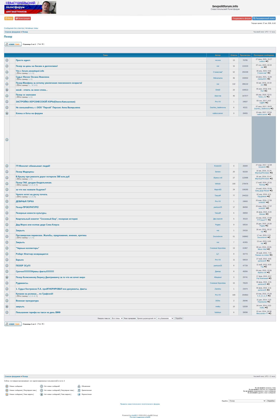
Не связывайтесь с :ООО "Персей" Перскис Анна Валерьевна (48, 107)
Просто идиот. (23, 60)
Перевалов (262, 302)
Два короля (217, 219)
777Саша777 (262, 220)
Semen (218, 172)
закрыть (20, 306)
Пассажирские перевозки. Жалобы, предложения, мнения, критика (51, 235)
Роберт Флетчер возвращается (32, 254)
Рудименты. (22, 283)
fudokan (218, 312)
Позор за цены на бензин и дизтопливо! (37, 66)
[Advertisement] (107, 139)
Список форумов (12, 32)
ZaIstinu (218, 289)
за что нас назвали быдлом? (31, 189)
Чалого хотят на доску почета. (32, 194)
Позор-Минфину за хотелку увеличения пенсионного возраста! (49, 83)
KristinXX (217, 166)
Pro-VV (218, 102)
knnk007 (262, 202)
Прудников (262, 196)
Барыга (19, 260)
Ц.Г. (217, 254)
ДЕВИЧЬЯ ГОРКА (25, 201)
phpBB (134, 415)
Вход (9, 18)
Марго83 (217, 189)
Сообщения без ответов (14, 28)
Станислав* (218, 72)
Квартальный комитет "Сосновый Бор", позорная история (47, 219)
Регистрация (24, 18)
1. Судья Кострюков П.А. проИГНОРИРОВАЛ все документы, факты (51, 289)
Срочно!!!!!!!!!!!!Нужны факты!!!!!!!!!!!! (35, 271)
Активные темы (31, 28)
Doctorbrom (217, 236)
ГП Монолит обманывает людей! (33, 166)
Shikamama (217, 78)
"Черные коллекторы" (27, 248)
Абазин (262, 214)
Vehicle (218, 184)
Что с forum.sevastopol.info (30, 71)
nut (218, 66)
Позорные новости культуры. (31, 213)
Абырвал (218, 277)
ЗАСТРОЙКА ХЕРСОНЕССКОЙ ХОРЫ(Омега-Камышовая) (45, 101)
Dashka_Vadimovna (218, 107)
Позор (25, 32)
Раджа (217, 225)
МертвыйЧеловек (262, 173)
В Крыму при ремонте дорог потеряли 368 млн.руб (43, 176)
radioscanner (218, 113)
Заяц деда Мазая (262, 191)
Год (262, 267)
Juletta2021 (262, 79)
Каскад (262, 185)
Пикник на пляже (262, 255)
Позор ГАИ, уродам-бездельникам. (34, 182)
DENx (218, 301)
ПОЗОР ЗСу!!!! (23, 265)
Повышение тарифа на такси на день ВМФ (38, 312)
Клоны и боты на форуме (29, 113)
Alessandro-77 (262, 313)
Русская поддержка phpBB (140, 417)
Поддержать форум (242, 18)
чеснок (218, 60)
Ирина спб (218, 178)
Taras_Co (262, 97)
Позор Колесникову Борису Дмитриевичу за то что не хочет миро (50, 277)
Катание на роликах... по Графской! (34, 294)
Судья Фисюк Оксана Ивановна (32, 77)
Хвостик (218, 96)
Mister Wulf (262, 249)
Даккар (218, 271)
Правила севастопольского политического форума (140, 404)
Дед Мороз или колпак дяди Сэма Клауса (37, 224)
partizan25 (218, 207)
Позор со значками (26, 95)
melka (218, 306)
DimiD (218, 90)
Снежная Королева (218, 248)
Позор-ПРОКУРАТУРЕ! (27, 207)
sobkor (262, 61)
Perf (262, 91)
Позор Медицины (25, 172)
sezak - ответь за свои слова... (32, 90)
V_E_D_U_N (262, 296)
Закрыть (20, 230)
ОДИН (262, 103)
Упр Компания (262, 278)
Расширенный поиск (265, 18)
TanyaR (218, 195)
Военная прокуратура (27, 301)
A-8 (262, 85)
